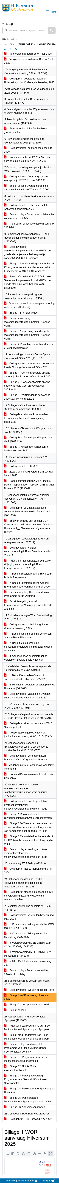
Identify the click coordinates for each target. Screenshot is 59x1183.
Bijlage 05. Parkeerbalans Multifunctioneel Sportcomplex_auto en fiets (28, 1099)
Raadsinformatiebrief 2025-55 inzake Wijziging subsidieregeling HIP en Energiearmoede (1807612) (27, 564)
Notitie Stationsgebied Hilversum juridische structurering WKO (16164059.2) (28, 734)
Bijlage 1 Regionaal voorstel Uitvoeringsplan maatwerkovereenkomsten (28, 816)
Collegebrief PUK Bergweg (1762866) (30, 1119)
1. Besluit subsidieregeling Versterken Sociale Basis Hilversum (28, 635)
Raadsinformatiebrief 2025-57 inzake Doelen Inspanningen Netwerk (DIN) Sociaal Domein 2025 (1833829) (29, 485)
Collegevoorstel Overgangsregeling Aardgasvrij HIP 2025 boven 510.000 (26, 178)
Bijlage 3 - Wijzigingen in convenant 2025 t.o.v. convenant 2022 (27, 397)
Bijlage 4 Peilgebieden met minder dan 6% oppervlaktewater (28, 346)
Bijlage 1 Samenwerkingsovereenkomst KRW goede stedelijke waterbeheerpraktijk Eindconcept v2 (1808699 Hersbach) (29, 267)
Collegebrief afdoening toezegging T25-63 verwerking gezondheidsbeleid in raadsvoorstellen (29, 896)
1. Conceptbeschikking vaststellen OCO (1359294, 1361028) (29, 926)
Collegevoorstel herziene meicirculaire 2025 (28, 150)
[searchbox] (24, 30)
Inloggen (47, 1180)
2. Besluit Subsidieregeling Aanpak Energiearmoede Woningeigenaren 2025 (27, 585)
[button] (52, 30)
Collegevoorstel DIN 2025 (23, 466)
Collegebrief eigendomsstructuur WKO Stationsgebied (28, 725)
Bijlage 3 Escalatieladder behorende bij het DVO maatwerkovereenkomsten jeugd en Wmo (29, 840)
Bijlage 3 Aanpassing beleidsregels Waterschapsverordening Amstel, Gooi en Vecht (27, 335)
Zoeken (6, 24)
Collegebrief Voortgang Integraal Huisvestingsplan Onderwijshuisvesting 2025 (29, 80)
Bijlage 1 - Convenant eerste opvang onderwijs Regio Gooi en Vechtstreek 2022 (28, 374)
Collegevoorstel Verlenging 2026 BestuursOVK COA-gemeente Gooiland (26, 757)
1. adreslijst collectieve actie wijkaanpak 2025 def (29, 225)
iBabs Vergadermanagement (20, 1180)
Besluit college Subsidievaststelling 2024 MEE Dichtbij (26, 972)
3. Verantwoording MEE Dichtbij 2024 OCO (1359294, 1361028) (27, 944)
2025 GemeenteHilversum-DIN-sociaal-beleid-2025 (28, 473)
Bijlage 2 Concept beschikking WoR (29, 1004)
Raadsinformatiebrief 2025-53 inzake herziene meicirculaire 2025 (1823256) (27, 159)
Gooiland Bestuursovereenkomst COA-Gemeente (28, 776)
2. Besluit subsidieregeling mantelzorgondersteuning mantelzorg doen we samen (28, 647)
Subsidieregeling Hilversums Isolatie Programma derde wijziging (27, 594)
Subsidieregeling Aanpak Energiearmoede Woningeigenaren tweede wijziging (28, 605)
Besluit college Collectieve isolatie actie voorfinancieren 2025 (29, 216)
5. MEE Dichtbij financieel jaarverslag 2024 (27, 963)
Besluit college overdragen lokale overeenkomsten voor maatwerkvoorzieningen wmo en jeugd (25, 853)
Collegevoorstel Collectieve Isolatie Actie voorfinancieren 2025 (26, 207)
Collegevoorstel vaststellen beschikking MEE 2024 (29, 917)
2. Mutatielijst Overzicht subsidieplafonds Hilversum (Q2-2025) (29, 686)
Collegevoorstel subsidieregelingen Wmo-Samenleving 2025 (26, 626)
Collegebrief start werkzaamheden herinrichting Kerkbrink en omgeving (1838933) (26, 418)
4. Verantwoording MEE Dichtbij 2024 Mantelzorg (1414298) (27, 954)
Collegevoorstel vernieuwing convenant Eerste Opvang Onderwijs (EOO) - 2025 (29, 365)
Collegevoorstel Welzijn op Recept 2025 (31, 990)
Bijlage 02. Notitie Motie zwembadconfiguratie (20, 1068)
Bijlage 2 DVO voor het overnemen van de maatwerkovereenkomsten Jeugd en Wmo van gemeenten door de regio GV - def (29, 827)
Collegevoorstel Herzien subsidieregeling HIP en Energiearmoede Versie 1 (27, 551)
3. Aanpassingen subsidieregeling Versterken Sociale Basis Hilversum (25, 658)
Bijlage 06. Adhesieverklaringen (27, 1107)
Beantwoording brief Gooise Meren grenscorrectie (26, 130)
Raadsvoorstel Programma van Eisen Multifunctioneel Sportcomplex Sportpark (27, 1027)
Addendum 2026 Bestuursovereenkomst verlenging (29, 767)
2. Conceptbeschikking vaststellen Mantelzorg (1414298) (26, 935)
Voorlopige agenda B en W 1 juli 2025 (30, 53)
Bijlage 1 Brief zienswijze (23, 312)
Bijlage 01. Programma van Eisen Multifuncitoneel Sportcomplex (25, 1059)
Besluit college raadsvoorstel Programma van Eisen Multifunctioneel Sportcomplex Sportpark (25, 1048)
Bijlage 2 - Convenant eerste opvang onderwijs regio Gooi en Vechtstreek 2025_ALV (27, 386)
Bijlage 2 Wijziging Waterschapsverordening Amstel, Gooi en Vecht (27, 322)
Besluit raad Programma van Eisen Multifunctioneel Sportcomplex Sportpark (26, 1037)
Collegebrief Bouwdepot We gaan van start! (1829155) (28, 439)
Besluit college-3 (18, 1010)
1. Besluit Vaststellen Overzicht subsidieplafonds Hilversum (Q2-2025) (25, 677)
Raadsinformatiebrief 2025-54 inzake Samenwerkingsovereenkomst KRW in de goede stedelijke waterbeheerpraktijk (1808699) (27, 282)
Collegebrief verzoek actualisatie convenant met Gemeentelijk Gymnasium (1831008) (27, 511)
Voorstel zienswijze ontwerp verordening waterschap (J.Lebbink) (29, 305)
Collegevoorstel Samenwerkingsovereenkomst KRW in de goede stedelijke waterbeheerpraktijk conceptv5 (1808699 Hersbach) (27, 252)
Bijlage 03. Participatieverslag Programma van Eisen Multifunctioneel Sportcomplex (25, 1079)
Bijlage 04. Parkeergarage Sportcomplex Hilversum (29, 1090)
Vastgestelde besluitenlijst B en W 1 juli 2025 (28, 61)
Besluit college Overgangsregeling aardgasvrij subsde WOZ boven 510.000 (26, 187)
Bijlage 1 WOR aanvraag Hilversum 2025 (26, 997)
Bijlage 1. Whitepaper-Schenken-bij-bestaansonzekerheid (27, 448)
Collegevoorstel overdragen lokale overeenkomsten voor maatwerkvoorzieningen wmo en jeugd (26, 805)
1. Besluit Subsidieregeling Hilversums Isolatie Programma (28, 575)
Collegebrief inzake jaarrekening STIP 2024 (28, 870)
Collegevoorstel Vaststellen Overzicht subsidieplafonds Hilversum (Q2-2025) (27, 695)
